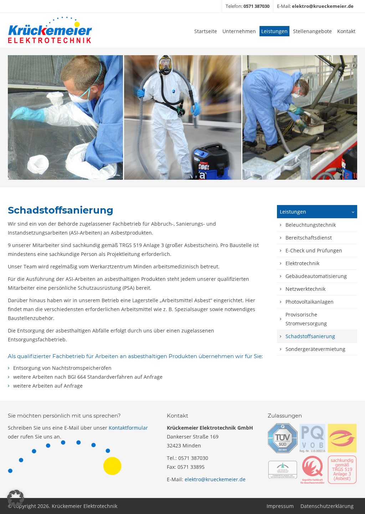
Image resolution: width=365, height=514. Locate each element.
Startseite (205, 31)
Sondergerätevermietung (315, 349)
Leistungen (274, 31)
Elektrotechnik (302, 263)
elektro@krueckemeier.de (215, 479)
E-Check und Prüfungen (314, 250)
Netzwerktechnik (305, 288)
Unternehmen (239, 31)
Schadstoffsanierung (310, 336)
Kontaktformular (128, 427)
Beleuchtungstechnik (311, 224)
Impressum (280, 506)
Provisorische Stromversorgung (306, 319)
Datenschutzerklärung (327, 506)
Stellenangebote (312, 31)
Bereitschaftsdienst (309, 237)
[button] (15, 498)
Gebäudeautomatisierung (316, 276)
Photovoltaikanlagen (310, 301)
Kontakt (346, 31)
